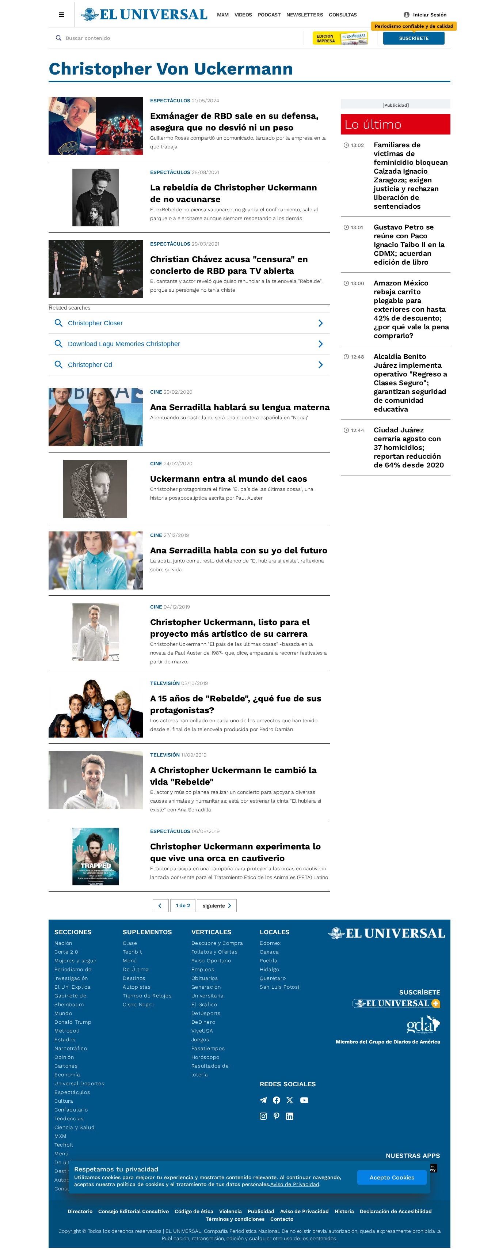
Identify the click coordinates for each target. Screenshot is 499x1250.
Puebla (269, 960)
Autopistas (137, 987)
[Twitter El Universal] (289, 1101)
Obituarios (204, 978)
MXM (223, 15)
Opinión (64, 1057)
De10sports (206, 1013)
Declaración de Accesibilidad (396, 1211)
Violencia (230, 1211)
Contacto (281, 1219)
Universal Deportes (79, 1083)
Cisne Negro (138, 1004)
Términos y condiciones (235, 1219)
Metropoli (66, 1031)
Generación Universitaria (207, 991)
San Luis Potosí (280, 987)
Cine (156, 392)
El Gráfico (204, 1004)
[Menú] (62, 14)
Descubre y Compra (217, 943)
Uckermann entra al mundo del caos (228, 479)
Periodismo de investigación (73, 973)
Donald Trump (72, 1022)
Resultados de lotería (210, 1070)
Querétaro (273, 978)
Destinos (134, 978)
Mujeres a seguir (75, 960)
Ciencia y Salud (74, 1127)
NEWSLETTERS (304, 15)
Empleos (202, 969)
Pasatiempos (208, 1048)
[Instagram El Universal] (263, 1116)
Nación (63, 943)
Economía (67, 1074)
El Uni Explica (72, 987)
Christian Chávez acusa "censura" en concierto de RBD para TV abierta (229, 265)
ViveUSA (202, 1031)
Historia (344, 1211)
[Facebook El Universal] (276, 1101)
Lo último (372, 124)
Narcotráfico (70, 1048)
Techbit (63, 1145)
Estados (65, 1039)
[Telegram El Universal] (263, 1101)
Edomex (270, 943)
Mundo (63, 1013)
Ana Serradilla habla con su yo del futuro (238, 550)
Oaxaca (269, 952)
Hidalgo (269, 969)
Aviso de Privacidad (304, 1211)
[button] (414, 38)
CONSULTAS (343, 15)
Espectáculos (170, 100)
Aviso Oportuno (211, 960)
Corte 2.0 (66, 952)
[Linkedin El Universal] (289, 1116)
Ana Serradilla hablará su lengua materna (240, 407)
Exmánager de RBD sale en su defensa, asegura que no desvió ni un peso (234, 122)
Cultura (63, 1101)
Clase (130, 943)
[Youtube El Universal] (304, 1101)
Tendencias (69, 1118)
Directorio (80, 1211)
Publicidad (261, 1211)
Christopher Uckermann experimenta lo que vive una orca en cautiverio (235, 852)
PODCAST (269, 15)
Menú (61, 1153)
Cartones (66, 1066)
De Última (136, 969)
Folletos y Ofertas (214, 952)
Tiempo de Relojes (147, 996)
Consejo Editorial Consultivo (133, 1211)
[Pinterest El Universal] (276, 1116)
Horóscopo (205, 1057)
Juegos (200, 1039)
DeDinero (203, 1022)
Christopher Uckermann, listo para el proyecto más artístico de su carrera (230, 628)
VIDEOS (243, 15)
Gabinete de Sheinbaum (70, 1000)
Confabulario (71, 1110)
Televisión (165, 683)
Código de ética (194, 1211)
